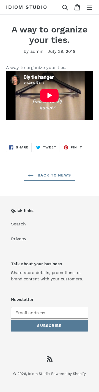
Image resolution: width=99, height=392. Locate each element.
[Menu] (89, 7)
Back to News (53, 175)
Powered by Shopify (68, 374)
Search (18, 224)
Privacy (18, 238)
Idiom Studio (26, 7)
